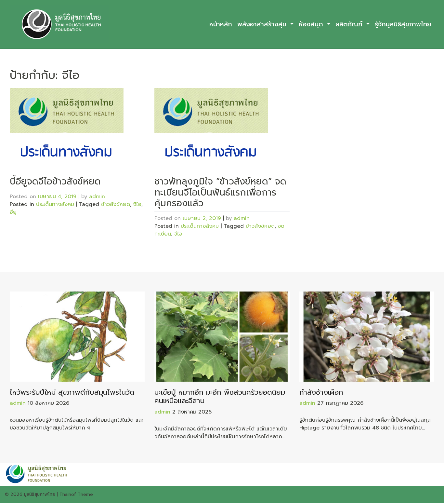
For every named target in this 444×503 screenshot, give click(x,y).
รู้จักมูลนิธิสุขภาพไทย (403, 24)
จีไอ (137, 204)
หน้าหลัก (220, 24)
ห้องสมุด (312, 24)
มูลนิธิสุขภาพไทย (39, 494)
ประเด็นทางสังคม (55, 204)
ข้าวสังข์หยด (115, 204)
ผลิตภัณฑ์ (350, 24)
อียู (13, 212)
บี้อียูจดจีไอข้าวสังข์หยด (55, 181)
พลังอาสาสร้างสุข (263, 24)
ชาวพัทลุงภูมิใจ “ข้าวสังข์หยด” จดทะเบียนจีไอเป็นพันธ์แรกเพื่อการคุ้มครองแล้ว (220, 192)
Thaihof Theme (76, 494)
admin (97, 196)
